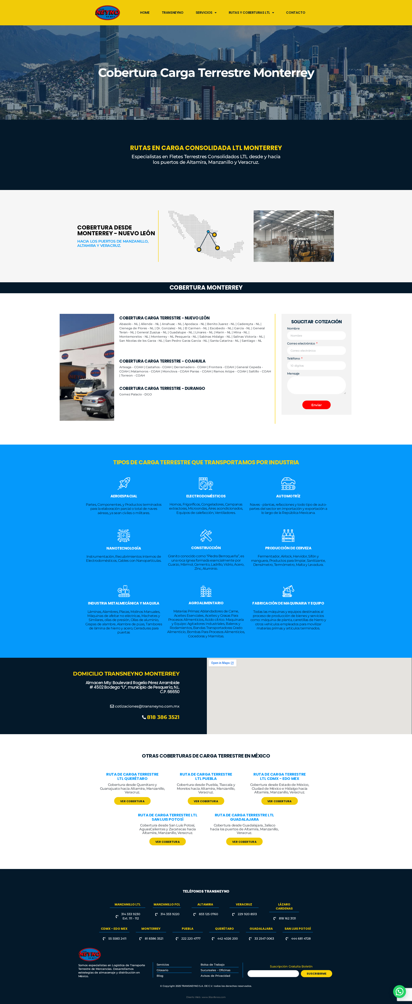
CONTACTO (295, 12)
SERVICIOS (204, 12)
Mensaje (293, 373)
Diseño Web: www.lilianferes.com (206, 997)
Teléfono (294, 358)
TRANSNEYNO (172, 12)
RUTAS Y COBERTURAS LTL (249, 12)
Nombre (293, 328)
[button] (399, 991)
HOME (144, 12)
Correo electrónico (301, 343)
